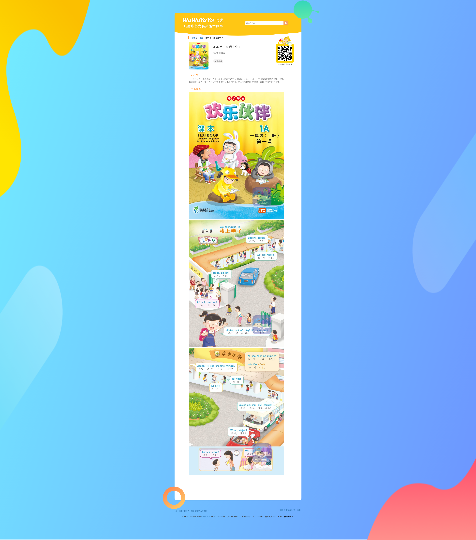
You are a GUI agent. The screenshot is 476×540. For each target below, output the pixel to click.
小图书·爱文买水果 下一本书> (289, 510)
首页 (194, 37)
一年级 (200, 37)
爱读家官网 (289, 516)
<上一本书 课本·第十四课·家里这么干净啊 (191, 511)
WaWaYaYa (205, 516)
